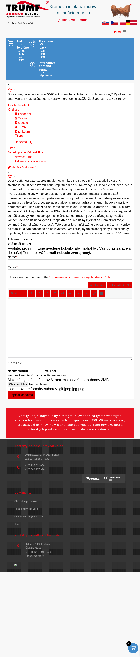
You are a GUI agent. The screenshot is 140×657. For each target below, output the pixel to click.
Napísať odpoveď (23, 167)
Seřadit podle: (26, 152)
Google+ (23, 122)
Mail (21, 136)
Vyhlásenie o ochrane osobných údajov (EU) (79, 277)
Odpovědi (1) (23, 142)
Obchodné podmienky (26, 501)
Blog (16, 524)
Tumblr (22, 127)
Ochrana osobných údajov (28, 516)
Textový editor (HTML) (120, 285)
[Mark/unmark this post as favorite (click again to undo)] (10, 90)
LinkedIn (23, 131)
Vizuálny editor (97, 285)
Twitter (22, 118)
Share (14, 109)
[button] (18, 293)
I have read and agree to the (60, 277)
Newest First (23, 157)
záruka (13, 105)
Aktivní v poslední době (30, 161)
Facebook (24, 114)
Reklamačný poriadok (26, 508)
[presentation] (18, 293)
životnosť (24, 105)
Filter (11, 148)
